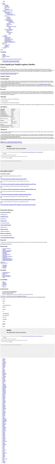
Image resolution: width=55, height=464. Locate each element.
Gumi (8, 25)
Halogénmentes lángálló (41, 297)
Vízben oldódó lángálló (9, 39)
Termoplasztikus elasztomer (11, 26)
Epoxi (8, 31)
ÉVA (10, 33)
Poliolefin (8, 23)
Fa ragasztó (9, 17)
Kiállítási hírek (7, 44)
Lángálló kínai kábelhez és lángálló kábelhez (8, 137)
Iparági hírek (7, 46)
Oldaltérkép (20, 296)
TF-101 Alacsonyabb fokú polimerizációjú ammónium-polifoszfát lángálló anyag (18, 189)
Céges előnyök (7, 7)
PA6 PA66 (11, 21)
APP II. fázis (5, 253)
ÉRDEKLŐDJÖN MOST (4, 244)
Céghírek (6, 45)
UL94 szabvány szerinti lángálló (5, 297)
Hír (3, 285)
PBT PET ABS (11, 22)
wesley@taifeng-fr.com (13, 291)
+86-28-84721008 (6, 315)
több (1, 176)
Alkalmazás (5, 36)
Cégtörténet (7, 6)
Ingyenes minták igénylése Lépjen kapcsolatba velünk (9, 73)
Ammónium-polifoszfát (6, 248)
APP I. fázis (5, 255)
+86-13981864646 (6, 313)
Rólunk (4, 4)
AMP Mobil (24, 296)
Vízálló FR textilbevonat (11, 14)
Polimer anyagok (7, 40)
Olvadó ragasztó (9, 32)
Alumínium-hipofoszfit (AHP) (8, 259)
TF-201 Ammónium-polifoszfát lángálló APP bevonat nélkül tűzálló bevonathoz (18, 199)
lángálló (4, 249)
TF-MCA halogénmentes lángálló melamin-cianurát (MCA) (13, 179)
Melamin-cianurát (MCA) (7, 258)
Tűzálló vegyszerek (23, 297)
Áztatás (8, 16)
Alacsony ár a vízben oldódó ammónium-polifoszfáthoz (12, 141)
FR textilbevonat (10, 13)
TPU (10, 28)
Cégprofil (6, 5)
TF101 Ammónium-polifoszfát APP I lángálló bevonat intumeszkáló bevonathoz (18, 204)
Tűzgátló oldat (29, 297)
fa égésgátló (5, 252)
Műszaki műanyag (10, 20)
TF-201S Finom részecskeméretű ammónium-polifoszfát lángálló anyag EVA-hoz (18, 184)
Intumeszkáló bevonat (8, 11)
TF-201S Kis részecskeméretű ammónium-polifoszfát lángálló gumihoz (15, 194)
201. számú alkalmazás (6, 254)
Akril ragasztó (9, 30)
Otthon (4, 3)
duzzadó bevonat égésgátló (7, 250)
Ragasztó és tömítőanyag (9, 29)
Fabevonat (8, 18)
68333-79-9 (34, 297)
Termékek (4, 10)
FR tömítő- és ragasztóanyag (7, 256)
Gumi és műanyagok (8, 19)
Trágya (6, 35)
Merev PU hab (9, 24)
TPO (10, 27)
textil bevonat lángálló (6, 251)
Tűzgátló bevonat (8, 37)
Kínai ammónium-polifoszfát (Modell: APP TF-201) (13, 142)
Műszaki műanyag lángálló (7, 260)
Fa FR (6, 15)
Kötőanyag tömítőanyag (9, 41)
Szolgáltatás (5, 284)
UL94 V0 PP (5, 257)
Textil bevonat (7, 12)
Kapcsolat (4, 47)
